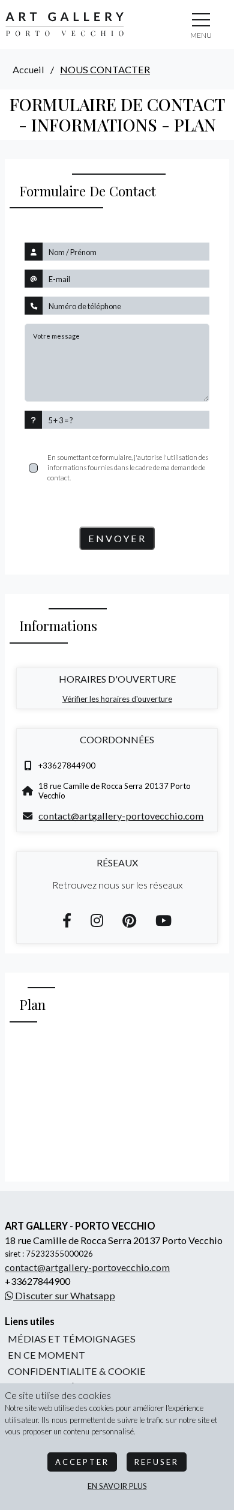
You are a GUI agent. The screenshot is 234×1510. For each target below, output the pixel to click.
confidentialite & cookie (77, 1371)
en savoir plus (117, 1486)
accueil (28, 69)
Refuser (156, 1462)
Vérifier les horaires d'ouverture (117, 699)
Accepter (82, 1462)
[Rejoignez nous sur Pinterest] (129, 920)
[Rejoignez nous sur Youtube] (163, 920)
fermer (201, 35)
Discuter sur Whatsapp (64, 1295)
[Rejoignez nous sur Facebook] (66, 920)
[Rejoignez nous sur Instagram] (97, 920)
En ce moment (46, 1355)
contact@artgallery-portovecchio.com (120, 815)
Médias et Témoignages (72, 1338)
